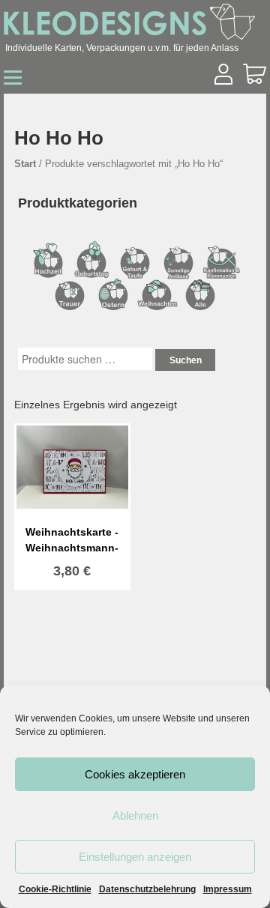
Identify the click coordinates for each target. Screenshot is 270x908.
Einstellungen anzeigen (135, 856)
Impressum (227, 889)
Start (25, 163)
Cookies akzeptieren (135, 774)
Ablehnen (135, 815)
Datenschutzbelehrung (147, 889)
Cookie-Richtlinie (55, 889)
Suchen (186, 360)
